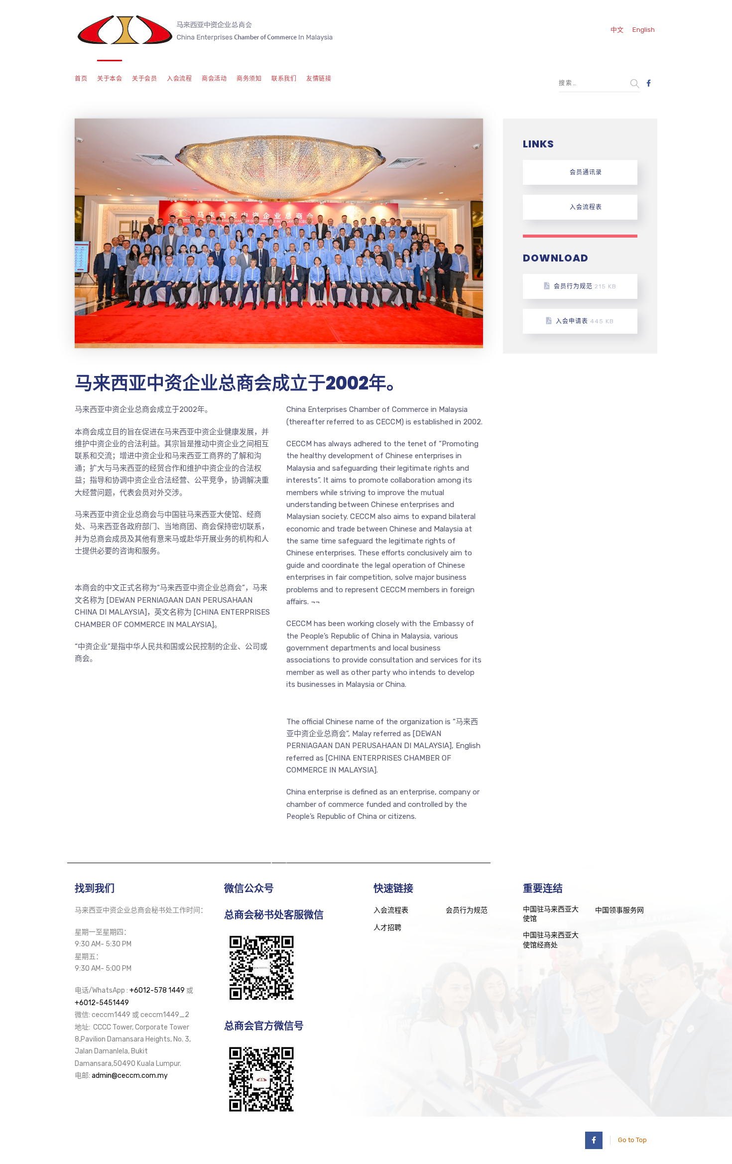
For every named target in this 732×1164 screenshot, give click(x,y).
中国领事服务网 (619, 910)
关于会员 (144, 78)
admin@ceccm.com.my (130, 1075)
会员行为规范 (585, 286)
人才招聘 (387, 927)
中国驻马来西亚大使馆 (551, 914)
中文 (616, 29)
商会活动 (214, 78)
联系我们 (283, 78)
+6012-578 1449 (157, 990)
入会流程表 (586, 207)
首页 (81, 78)
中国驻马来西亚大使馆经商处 (551, 940)
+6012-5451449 (102, 1003)
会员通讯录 (586, 172)
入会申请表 (585, 321)
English (643, 29)
